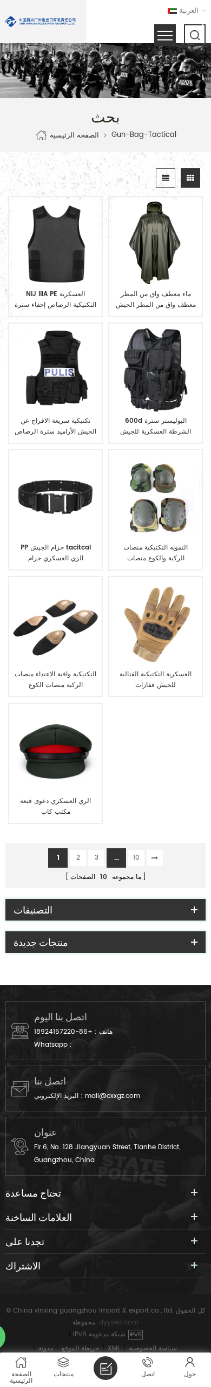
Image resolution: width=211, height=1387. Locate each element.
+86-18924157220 (63, 1032)
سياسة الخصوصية (153, 1348)
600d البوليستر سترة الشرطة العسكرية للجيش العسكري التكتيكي (155, 426)
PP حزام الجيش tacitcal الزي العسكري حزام (56, 553)
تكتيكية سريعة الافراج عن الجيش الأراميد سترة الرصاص (55, 426)
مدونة (45, 1348)
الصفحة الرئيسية (74, 135)
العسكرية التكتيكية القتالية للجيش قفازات (156, 679)
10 (136, 858)
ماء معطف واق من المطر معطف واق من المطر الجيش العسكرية (156, 300)
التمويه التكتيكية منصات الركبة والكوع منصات (155, 553)
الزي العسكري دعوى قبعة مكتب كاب (55, 806)
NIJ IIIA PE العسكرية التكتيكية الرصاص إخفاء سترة (55, 299)
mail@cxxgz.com (112, 1096)
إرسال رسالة (105, 1368)
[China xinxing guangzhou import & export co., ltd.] (40, 21)
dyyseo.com (119, 1322)
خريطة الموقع (80, 1348)
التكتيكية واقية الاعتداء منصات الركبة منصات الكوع (55, 679)
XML (114, 1348)
